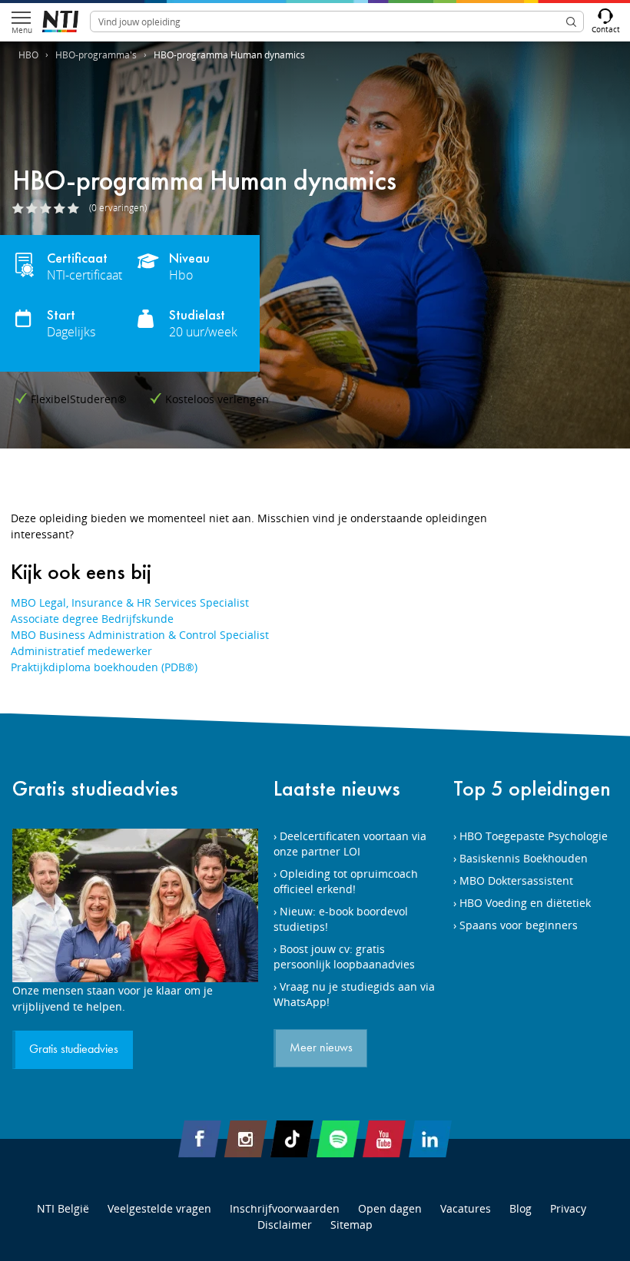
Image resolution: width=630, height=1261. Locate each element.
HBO (28, 54)
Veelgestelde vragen (159, 1208)
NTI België (63, 1208)
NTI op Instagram (245, 1138)
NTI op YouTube (384, 1138)
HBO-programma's (96, 54)
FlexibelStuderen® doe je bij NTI (60, 21)
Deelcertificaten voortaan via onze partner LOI (350, 844)
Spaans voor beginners (518, 925)
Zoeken (571, 21)
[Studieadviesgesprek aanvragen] (135, 905)
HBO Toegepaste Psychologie (533, 836)
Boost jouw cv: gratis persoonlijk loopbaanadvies (344, 956)
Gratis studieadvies (95, 788)
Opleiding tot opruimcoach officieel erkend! (346, 881)
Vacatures (465, 1208)
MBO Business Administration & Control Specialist (140, 634)
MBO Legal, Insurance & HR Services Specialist (130, 602)
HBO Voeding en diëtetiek (525, 902)
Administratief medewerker (81, 651)
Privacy (568, 1208)
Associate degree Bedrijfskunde (92, 618)
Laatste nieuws (337, 788)
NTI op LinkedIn (430, 1138)
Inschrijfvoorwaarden (285, 1208)
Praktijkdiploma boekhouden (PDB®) (104, 667)
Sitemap (351, 1224)
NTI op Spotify (338, 1138)
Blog (520, 1208)
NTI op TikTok (291, 1138)
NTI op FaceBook (199, 1138)
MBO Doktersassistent (516, 880)
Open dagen (390, 1208)
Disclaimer (284, 1224)
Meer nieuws (321, 1048)
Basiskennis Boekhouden (523, 858)
